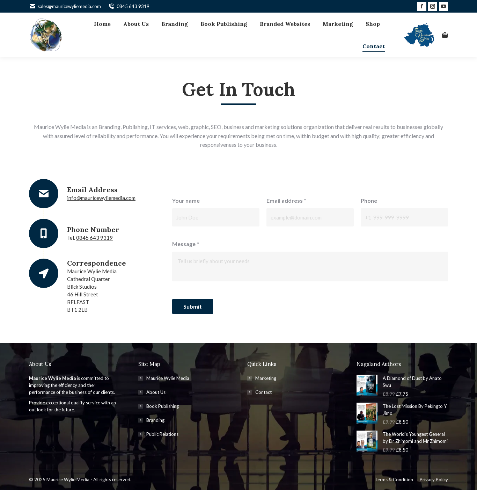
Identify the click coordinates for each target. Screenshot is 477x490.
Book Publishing (162, 406)
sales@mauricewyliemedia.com (69, 6)
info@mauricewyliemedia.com (101, 198)
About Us (156, 392)
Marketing (265, 378)
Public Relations (162, 434)
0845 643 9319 (133, 6)
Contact (263, 392)
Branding (155, 420)
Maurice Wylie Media (167, 378)
